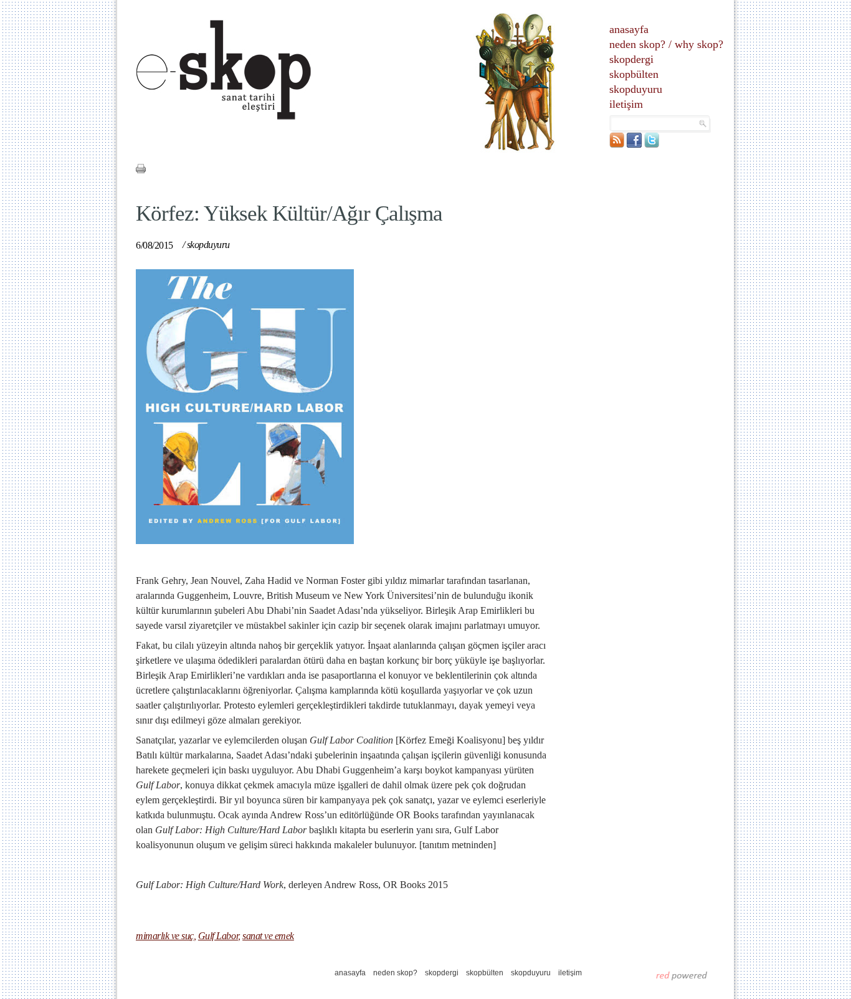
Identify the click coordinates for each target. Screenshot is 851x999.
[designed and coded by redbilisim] (682, 975)
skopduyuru (635, 89)
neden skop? (637, 44)
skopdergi (631, 59)
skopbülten (633, 74)
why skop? (699, 44)
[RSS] (616, 145)
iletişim (626, 104)
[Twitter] (651, 145)
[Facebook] (634, 145)
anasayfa (629, 29)
